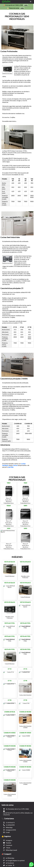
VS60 (25, 483)
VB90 (25, 505)
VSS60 (9, 505)
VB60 (8, 483)
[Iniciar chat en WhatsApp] (31, 865)
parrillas (10, 467)
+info (25, 5)
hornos (15, 465)
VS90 (8, 528)
